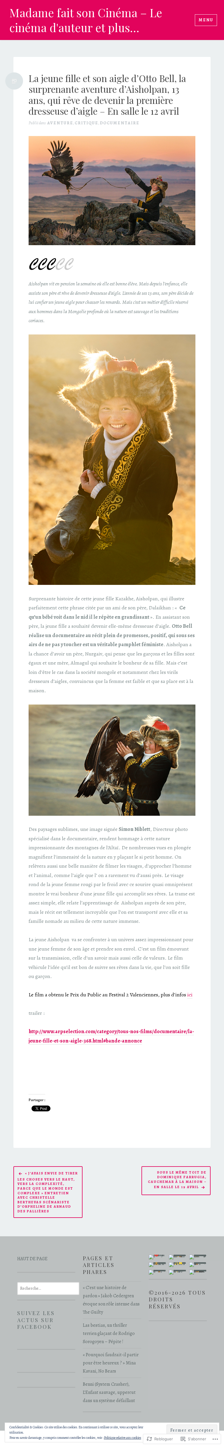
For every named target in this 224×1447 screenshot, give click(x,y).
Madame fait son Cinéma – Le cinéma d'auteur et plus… (85, 20)
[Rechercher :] (48, 1288)
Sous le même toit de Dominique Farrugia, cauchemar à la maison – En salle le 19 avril (177, 1179)
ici (189, 994)
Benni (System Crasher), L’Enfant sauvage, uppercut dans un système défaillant (109, 1392)
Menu (206, 20)
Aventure (60, 123)
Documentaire (119, 123)
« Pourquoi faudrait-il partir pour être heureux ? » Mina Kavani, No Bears (111, 1363)
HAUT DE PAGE (32, 1259)
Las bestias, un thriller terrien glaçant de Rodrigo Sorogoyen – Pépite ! (109, 1333)
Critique (86, 123)
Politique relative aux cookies (122, 1437)
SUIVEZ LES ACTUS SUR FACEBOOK (36, 1319)
